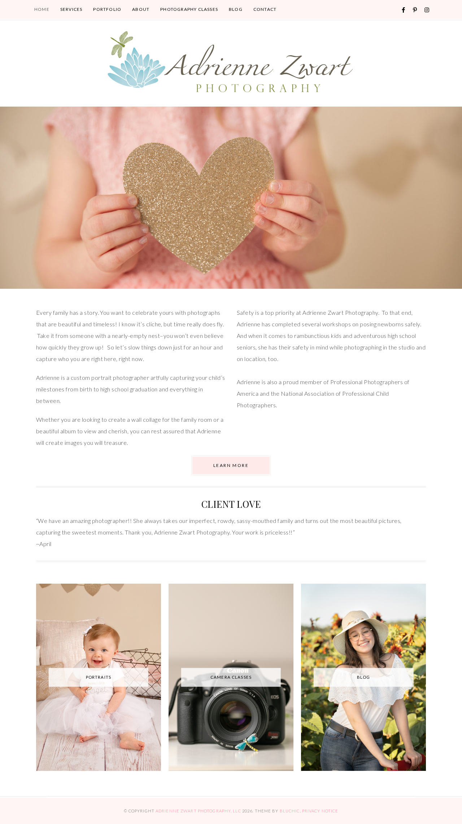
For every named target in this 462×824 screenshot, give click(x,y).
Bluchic (290, 810)
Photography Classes (189, 9)
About (140, 9)
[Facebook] (403, 10)
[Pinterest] (415, 10)
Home (41, 9)
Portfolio (107, 9)
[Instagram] (427, 10)
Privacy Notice (320, 810)
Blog (236, 9)
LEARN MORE (231, 465)
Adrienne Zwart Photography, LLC (198, 810)
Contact (264, 9)
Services (71, 9)
